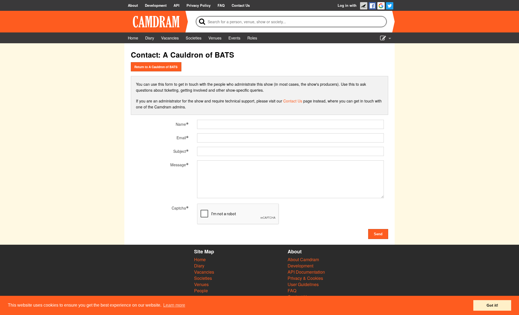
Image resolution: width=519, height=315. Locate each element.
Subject (179, 151)
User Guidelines (303, 284)
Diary (199, 266)
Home (200, 259)
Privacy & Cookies (305, 278)
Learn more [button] (174, 305)
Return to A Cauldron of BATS (156, 67)
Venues (201, 284)
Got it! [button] (492, 305)
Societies (203, 278)
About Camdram (303, 259)
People (201, 290)
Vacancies (204, 272)
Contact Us (292, 101)
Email (181, 137)
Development (300, 266)
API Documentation (306, 272)
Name (181, 124)
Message (178, 164)
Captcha (179, 208)
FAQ (292, 290)
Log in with (347, 5)
